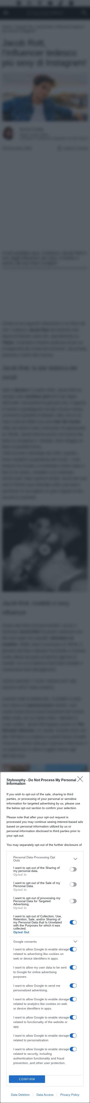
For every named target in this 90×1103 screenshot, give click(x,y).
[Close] (81, 780)
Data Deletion (20, 1094)
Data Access (45, 1094)
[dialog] (45, 937)
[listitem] (45, 859)
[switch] (73, 869)
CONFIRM (27, 1079)
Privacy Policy (69, 1094)
